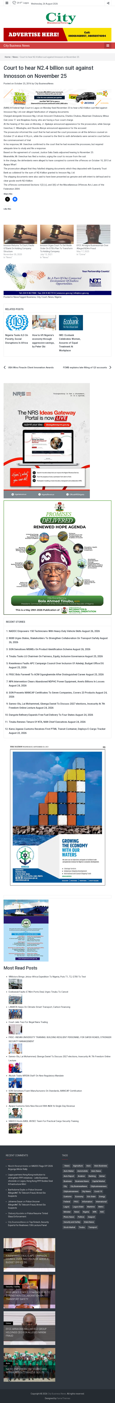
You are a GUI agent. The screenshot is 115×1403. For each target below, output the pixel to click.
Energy (102, 1196)
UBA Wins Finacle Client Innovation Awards (31, 367)
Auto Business (100, 1166)
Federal (67, 1201)
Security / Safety (13, 1287)
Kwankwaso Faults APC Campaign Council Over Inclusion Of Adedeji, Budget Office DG (56, 663)
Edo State (91, 1196)
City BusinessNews (44, 83)
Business (31, 297)
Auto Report (69, 1176)
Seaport (91, 1217)
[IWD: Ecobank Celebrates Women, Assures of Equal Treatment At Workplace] (71, 322)
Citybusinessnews (98, 1186)
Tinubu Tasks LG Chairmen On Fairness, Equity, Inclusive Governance (46, 656)
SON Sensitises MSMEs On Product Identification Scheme (40, 649)
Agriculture (78, 1166)
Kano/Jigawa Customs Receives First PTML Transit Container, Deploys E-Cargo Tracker (57, 729)
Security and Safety (72, 1222)
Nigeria (58, 297)
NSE (102, 1212)
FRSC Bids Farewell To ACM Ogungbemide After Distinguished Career (47, 674)
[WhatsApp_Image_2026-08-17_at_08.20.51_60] (47, 440)
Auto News (96, 1171)
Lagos (66, 1207)
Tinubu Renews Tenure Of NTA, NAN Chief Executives (38, 721)
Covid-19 (98, 1191)
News (15, 57)
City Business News (17, 45)
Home (7, 57)
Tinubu (82, 1227)
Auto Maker (69, 1171)
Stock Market (69, 1227)
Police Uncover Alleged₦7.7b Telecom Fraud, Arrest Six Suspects (27, 1192)
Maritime (91, 1207)
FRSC (76, 1201)
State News (89, 1222)
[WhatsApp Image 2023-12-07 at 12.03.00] (57, 815)
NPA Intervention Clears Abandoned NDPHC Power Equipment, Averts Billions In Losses (57, 681)
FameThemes (63, 1398)
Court (44, 297)
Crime (8, 1323)
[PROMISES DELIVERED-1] (57, 557)
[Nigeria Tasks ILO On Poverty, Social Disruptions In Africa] (17, 322)
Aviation (81, 1176)
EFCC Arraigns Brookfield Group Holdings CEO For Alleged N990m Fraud (26, 1332)
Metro (100, 1207)
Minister (67, 1212)
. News (66, 1166)
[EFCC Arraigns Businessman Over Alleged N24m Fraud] (93, 234)
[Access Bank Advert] (57, 97)
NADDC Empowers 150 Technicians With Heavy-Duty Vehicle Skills (45, 631)
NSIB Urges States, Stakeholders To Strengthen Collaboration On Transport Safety (54, 638)
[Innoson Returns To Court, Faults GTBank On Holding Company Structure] (20, 234)
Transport (92, 1227)
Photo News (69, 1217)
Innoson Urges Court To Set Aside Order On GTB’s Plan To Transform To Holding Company (56, 248)
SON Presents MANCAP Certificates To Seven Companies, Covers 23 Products (52, 692)
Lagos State (78, 1207)
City (38, 297)
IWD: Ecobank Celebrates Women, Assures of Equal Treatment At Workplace (70, 343)
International (101, 1201)
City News (86, 1191)
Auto (88, 1166)
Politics (81, 1217)
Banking (92, 1176)
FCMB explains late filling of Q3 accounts (85, 367)
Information (87, 1201)
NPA (94, 1212)
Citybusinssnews (71, 1191)
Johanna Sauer (15, 1201)
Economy (79, 1196)
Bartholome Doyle (16, 1189)
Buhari (102, 1176)
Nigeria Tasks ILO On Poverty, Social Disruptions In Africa (16, 339)
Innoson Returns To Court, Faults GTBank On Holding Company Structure (19, 248)
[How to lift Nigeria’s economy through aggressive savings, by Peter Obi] (44, 322)
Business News (82, 1181)
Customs (67, 1196)
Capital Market (98, 1181)
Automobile (82, 1171)
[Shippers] (26, 930)
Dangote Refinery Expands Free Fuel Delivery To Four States (42, 714)
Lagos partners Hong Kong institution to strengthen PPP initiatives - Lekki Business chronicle (28, 1177)
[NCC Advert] (57, 279)
